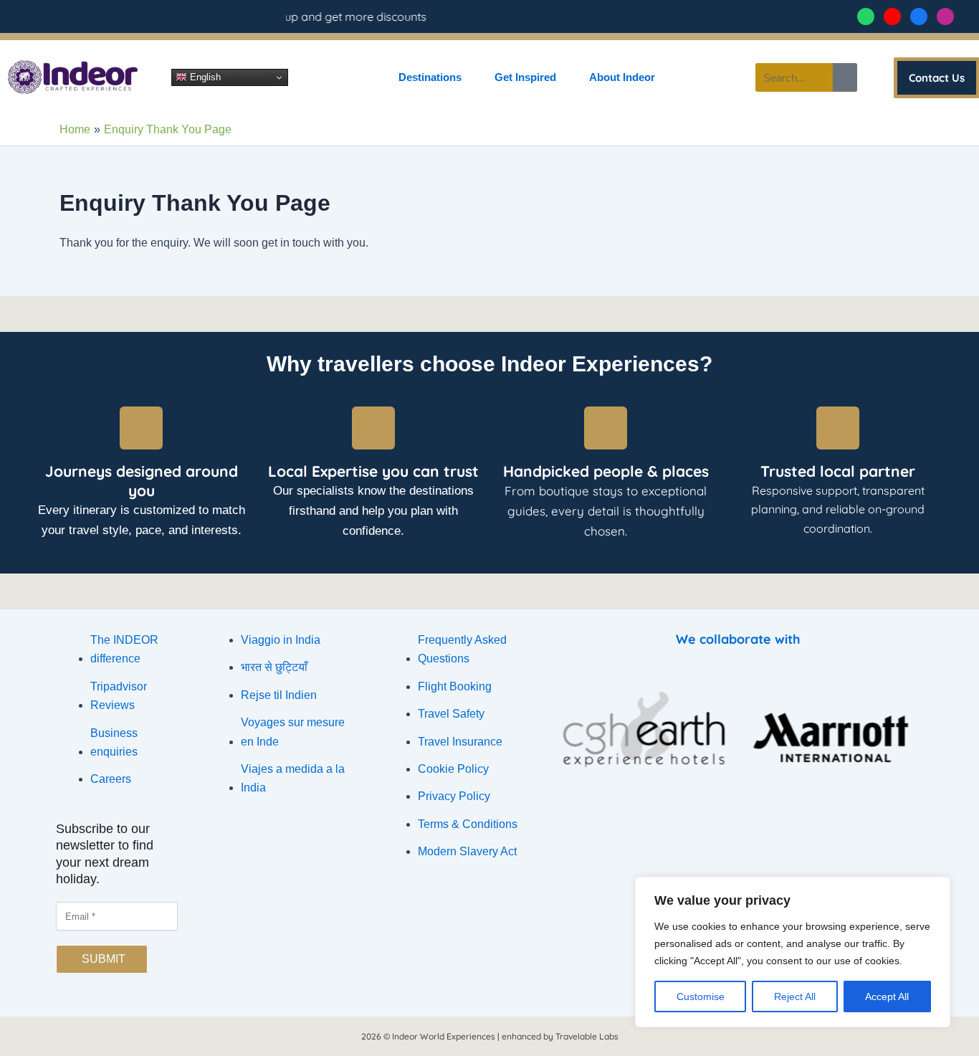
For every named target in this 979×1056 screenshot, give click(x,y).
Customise (701, 996)
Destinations (430, 77)
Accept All (887, 996)
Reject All (795, 996)
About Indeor (622, 77)
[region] (792, 952)
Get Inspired (525, 77)
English (204, 77)
